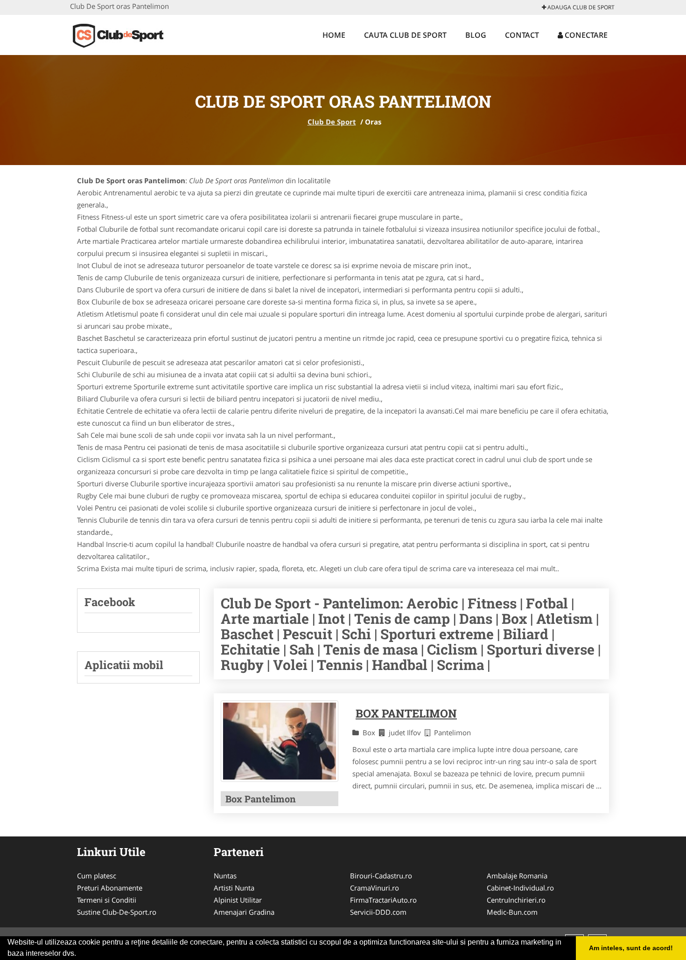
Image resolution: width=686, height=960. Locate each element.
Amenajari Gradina (244, 912)
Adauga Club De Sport (580, 7)
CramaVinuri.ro (374, 887)
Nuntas (225, 875)
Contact (522, 35)
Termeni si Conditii (106, 900)
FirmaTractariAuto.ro (383, 900)
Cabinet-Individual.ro (520, 887)
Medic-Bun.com (512, 912)
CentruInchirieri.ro (516, 900)
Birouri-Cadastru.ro (381, 875)
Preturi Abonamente (109, 887)
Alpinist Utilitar (238, 900)
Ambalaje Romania (517, 875)
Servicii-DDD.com (378, 912)
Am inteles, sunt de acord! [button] (631, 948)
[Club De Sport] (131, 33)
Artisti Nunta (234, 887)
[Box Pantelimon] (279, 741)
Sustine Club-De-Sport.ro (116, 912)
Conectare (585, 35)
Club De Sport (332, 121)
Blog (475, 35)
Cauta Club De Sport (405, 35)
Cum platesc (96, 875)
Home (333, 35)
